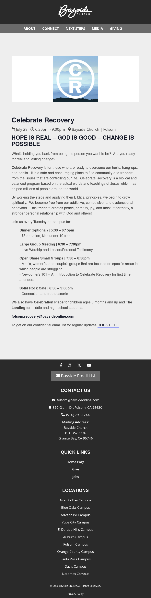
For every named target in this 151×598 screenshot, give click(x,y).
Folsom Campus (75, 544)
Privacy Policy (76, 594)
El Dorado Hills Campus (75, 529)
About (29, 28)
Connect (50, 28)
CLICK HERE (108, 324)
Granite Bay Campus (75, 500)
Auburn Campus (75, 537)
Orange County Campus (75, 551)
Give (75, 469)
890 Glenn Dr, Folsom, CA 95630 (77, 407)
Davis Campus (75, 566)
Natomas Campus (75, 573)
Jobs (75, 476)
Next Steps (75, 28)
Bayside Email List (77, 376)
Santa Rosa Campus (76, 559)
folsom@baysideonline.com (78, 400)
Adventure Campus (75, 515)
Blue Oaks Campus (75, 507)
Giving (116, 28)
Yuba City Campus (75, 522)
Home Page (76, 462)
